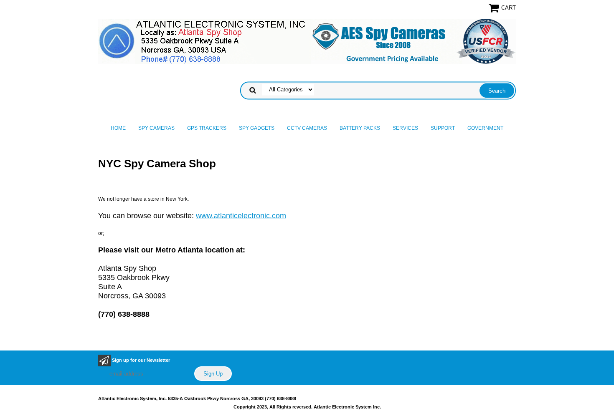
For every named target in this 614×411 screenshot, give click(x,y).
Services (405, 128)
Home (118, 128)
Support (443, 128)
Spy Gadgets (256, 128)
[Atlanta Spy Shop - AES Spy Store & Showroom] (307, 41)
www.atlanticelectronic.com (241, 216)
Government (485, 128)
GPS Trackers (206, 128)
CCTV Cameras (307, 128)
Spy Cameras (156, 128)
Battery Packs (360, 128)
